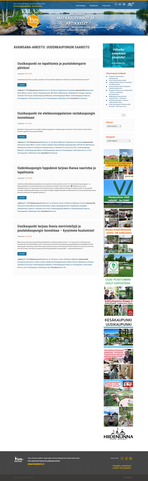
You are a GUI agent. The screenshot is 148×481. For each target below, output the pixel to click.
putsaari (82, 93)
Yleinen (83, 203)
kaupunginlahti (44, 93)
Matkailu (61, 142)
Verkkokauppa (80, 6)
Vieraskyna (83, 98)
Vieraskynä (71, 90)
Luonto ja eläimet (65, 203)
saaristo (88, 93)
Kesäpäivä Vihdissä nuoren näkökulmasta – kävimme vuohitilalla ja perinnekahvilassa (120, 92)
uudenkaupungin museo (61, 96)
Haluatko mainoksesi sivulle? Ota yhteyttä (122, 467)
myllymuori (63, 93)
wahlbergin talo (64, 98)
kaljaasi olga (52, 145)
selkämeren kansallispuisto (44, 147)
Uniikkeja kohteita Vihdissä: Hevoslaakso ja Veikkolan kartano (120, 83)
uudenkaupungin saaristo (80, 96)
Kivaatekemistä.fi (36, 464)
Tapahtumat (62, 90)
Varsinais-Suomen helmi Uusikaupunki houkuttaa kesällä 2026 (119, 87)
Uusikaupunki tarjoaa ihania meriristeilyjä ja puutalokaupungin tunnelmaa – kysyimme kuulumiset (55, 228)
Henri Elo (52, 211)
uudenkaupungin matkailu (42, 96)
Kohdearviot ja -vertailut (48, 90)
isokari (35, 93)
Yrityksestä (106, 6)
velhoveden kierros (35, 98)
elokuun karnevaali (43, 206)
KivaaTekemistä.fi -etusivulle (28, 6)
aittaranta (21, 262)
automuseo (89, 90)
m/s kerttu (55, 93)
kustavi (67, 206)
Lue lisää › (22, 85)
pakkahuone (73, 93)
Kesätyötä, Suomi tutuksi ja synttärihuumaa (116, 77)
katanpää (60, 145)
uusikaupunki (22, 98)
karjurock (49, 262)
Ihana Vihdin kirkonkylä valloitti (117, 80)
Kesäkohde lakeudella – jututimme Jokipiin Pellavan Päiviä (118, 101)
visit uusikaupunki (50, 98)
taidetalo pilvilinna (24, 96)
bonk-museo (21, 93)
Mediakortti (94, 6)
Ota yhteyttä (118, 63)
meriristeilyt (72, 262)
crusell (29, 93)
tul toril (74, 147)
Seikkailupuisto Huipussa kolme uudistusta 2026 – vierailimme (118, 97)
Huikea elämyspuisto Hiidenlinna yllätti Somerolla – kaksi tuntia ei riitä (119, 105)
